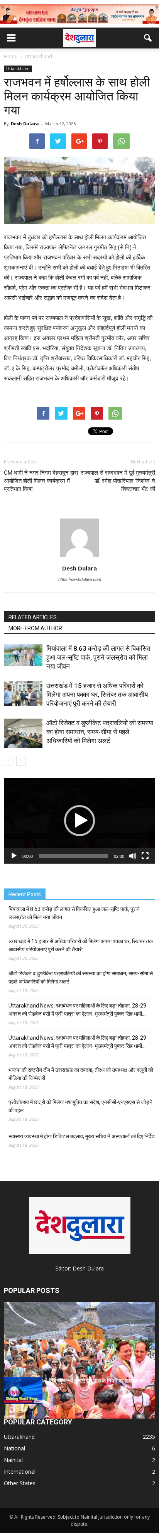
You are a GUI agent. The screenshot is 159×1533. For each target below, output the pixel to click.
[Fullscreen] (145, 856)
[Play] (14, 856)
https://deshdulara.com (79, 579)
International (20, 1471)
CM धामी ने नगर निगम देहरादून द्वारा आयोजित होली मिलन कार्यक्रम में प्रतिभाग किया (41, 481)
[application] (79, 821)
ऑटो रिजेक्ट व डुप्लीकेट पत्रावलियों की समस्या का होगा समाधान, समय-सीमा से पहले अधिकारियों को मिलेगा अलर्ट (99, 732)
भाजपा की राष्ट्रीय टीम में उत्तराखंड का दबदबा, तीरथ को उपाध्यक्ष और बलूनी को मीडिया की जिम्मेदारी (80, 1074)
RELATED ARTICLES (32, 617)
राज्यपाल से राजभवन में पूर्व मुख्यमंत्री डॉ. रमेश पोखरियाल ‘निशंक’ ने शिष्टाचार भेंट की (118, 481)
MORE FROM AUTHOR (35, 628)
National (14, 1448)
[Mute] (133, 856)
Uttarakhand (18, 68)
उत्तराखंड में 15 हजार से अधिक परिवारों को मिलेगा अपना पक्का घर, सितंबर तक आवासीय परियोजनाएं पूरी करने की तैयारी (97, 694)
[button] (148, 38)
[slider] (73, 856)
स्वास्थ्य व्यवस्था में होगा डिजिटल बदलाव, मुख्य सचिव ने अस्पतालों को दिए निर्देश (81, 1136)
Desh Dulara (25, 123)
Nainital (13, 1460)
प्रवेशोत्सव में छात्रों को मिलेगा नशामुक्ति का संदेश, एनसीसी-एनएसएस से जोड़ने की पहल (80, 1106)
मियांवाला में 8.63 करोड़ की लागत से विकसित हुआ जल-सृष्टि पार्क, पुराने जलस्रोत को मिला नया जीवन (98, 657)
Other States (20, 1483)
